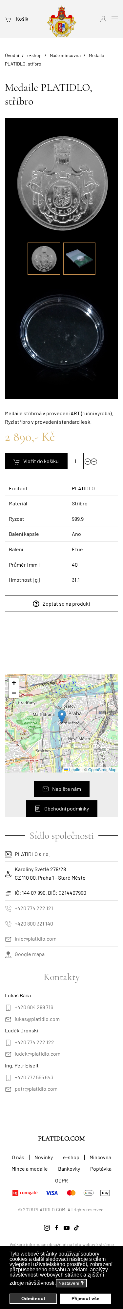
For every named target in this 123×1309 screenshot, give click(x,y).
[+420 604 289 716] (8, 1007)
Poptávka (101, 1168)
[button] (62, 716)
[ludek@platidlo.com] (8, 1053)
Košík (21, 18)
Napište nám (66, 789)
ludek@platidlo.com (37, 1053)
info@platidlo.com (35, 938)
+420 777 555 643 (34, 1077)
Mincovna (100, 1157)
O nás (18, 1157)
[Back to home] (61, 21)
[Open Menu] (115, 18)
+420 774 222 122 (34, 1042)
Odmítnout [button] (33, 1298)
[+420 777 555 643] (8, 1077)
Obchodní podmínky (66, 808)
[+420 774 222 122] (8, 1042)
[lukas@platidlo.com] (8, 1019)
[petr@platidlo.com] (8, 1088)
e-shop (34, 55)
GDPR (61, 1180)
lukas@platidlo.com (37, 1019)
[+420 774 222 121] (8, 908)
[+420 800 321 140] (8, 923)
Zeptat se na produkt (67, 603)
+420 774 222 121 (34, 908)
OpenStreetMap (102, 769)
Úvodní (12, 55)
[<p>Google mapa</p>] (8, 954)
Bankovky (69, 1168)
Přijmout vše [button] (85, 1298)
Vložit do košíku (41, 461)
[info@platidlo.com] (8, 938)
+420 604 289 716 (34, 1007)
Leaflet (74, 769)
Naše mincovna (65, 55)
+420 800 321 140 (34, 923)
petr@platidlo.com (36, 1088)
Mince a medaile (29, 1168)
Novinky (43, 1157)
